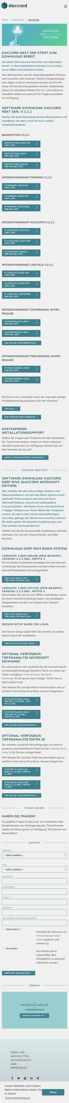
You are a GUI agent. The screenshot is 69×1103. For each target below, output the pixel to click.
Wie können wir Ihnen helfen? (19, 918)
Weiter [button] (53, 1092)
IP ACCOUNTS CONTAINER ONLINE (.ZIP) (16, 252)
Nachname (9, 887)
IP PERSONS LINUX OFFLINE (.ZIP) (16, 197)
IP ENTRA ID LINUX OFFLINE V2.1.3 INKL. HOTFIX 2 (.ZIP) (17, 784)
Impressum (19, 1067)
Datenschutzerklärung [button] (17, 1098)
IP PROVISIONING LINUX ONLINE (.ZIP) (16, 369)
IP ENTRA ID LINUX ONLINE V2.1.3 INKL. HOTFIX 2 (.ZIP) (17, 771)
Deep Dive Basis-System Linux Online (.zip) (17, 579)
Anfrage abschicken (17, 973)
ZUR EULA (9, 408)
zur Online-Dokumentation (20, 343)
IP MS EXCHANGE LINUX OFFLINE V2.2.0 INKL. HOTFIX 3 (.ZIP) (16, 714)
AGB (14, 1063)
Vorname (8, 876)
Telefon (7, 908)
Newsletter (20, 1056)
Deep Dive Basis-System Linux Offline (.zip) (17, 615)
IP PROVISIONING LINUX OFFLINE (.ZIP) (16, 379)
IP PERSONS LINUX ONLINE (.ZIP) (16, 186)
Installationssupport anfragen (23, 457)
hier (43, 90)
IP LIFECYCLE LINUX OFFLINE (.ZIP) (17, 284)
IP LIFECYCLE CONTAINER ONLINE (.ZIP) (17, 295)
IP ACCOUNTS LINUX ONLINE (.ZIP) (17, 231)
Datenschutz (21, 1060)
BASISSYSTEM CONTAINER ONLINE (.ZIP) (16, 165)
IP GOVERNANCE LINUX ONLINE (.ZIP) (16, 322)
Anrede (7, 850)
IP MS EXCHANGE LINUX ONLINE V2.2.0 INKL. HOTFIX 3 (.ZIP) (17, 701)
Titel (5, 865)
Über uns (18, 1052)
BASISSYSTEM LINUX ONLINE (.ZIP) (17, 144)
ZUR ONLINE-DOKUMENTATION (20, 725)
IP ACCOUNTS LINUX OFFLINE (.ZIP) (17, 242)
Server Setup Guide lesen (19, 643)
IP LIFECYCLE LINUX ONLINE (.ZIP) (16, 273)
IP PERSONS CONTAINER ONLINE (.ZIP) (17, 207)
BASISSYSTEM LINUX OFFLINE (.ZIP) (15, 154)
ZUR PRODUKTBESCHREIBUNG (20, 417)
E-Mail (6, 897)
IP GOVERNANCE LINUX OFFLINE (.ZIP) (16, 333)
